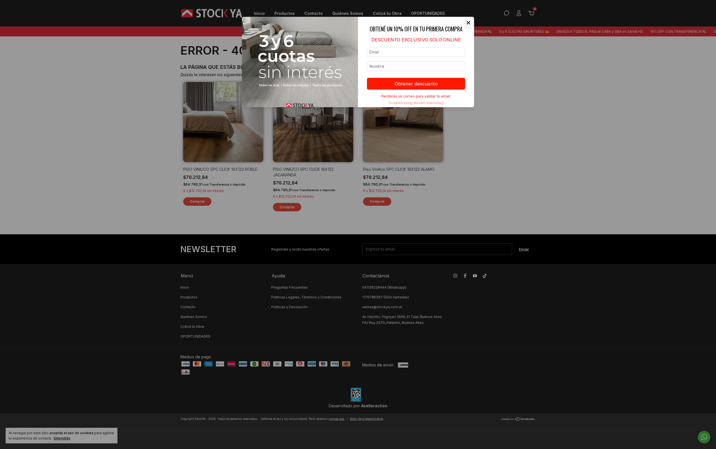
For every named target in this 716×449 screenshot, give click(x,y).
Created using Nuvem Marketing (416, 103)
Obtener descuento (416, 83)
